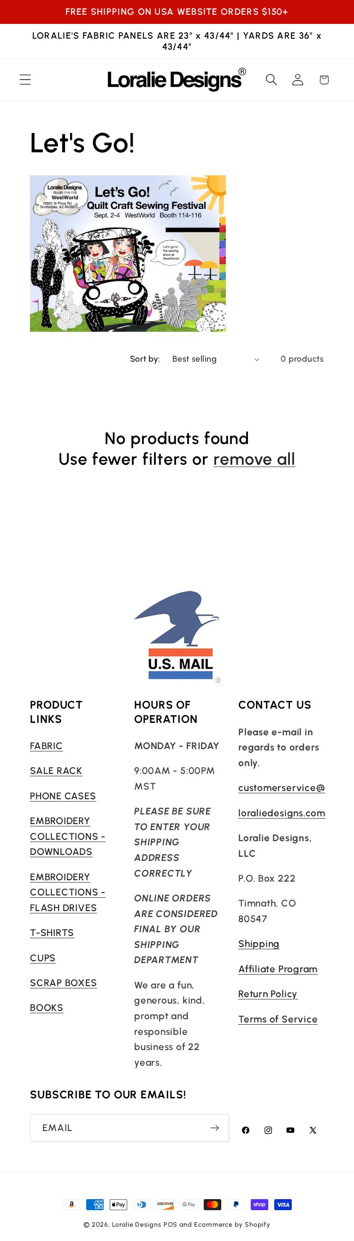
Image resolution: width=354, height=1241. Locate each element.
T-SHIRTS (52, 932)
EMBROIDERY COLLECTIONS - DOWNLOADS (68, 836)
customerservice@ (281, 787)
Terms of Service (278, 1019)
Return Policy (268, 993)
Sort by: (145, 359)
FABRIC (46, 745)
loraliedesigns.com (281, 813)
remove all (254, 459)
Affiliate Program (278, 969)
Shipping (259, 943)
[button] (25, 80)
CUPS (43, 958)
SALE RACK (56, 770)
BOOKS (47, 1007)
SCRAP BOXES (63, 982)
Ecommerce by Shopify (232, 1224)
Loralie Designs (136, 1224)
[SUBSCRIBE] (214, 1128)
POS (171, 1224)
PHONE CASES (63, 796)
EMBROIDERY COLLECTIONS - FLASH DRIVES (68, 892)
